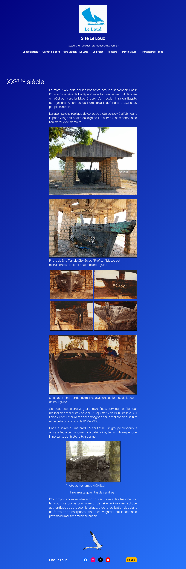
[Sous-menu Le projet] (104, 51)
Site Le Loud (93, 38)
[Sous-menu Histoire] (119, 51)
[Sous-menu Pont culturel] (138, 51)
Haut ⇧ (131, 559)
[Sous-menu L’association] (39, 51)
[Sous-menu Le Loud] (89, 51)
